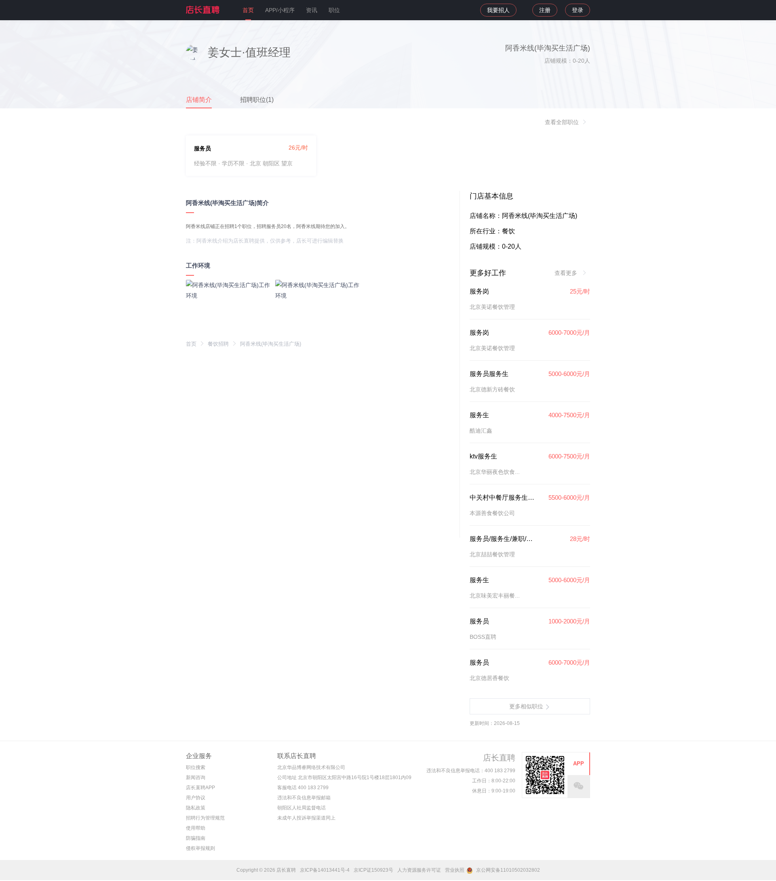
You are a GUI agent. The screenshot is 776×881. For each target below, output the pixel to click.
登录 (577, 10)
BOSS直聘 (483, 637)
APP (578, 764)
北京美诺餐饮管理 (492, 307)
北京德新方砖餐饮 (492, 389)
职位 (334, 10)
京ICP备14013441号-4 (325, 870)
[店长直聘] (203, 10)
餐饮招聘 (218, 344)
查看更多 (567, 273)
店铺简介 (199, 99)
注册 (544, 10)
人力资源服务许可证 (419, 870)
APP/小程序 (280, 10)
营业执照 (454, 870)
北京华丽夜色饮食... (495, 472)
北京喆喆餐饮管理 (492, 554)
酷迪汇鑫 (481, 430)
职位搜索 (195, 767)
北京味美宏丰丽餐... (495, 595)
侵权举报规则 (200, 848)
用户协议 (195, 798)
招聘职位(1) (257, 99)
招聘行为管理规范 (205, 818)
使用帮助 (195, 828)
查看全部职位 (562, 122)
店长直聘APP (200, 787)
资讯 (311, 10)
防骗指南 (195, 838)
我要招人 (498, 10)
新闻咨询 (195, 777)
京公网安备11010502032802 (507, 870)
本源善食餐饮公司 (492, 513)
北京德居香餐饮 (489, 678)
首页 (248, 10)
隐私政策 (195, 808)
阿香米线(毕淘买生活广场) (270, 344)
